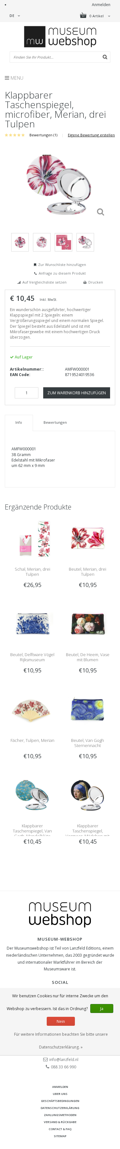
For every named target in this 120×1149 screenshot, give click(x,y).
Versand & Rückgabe (60, 1122)
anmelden (60, 1087)
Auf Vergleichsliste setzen (44, 282)
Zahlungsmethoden (60, 1115)
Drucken (95, 282)
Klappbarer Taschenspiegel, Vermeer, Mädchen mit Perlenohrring (87, 833)
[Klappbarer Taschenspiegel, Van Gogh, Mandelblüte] (32, 795)
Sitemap (60, 1136)
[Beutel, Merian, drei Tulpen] (87, 538)
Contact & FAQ (60, 1129)
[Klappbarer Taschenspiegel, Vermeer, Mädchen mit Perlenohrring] (87, 795)
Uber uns (60, 1094)
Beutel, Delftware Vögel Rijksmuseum (32, 657)
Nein (61, 1021)
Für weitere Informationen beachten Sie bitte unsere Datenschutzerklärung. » (61, 1041)
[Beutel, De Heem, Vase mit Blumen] (87, 624)
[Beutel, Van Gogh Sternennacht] (87, 709)
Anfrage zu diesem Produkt (62, 273)
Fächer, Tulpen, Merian (32, 740)
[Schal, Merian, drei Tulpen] (32, 538)
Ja (101, 1008)
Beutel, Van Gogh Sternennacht (87, 742)
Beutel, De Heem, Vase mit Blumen (87, 657)
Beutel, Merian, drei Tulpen (87, 571)
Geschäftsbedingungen (60, 1101)
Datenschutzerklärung (60, 1108)
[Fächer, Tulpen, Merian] (32, 709)
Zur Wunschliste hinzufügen (62, 264)
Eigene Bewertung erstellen (91, 135)
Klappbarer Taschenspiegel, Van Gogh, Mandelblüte (32, 831)
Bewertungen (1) (43, 135)
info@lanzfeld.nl (63, 1059)
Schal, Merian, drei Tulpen (32, 571)
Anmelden (101, 4)
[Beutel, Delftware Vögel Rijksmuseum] (32, 624)
